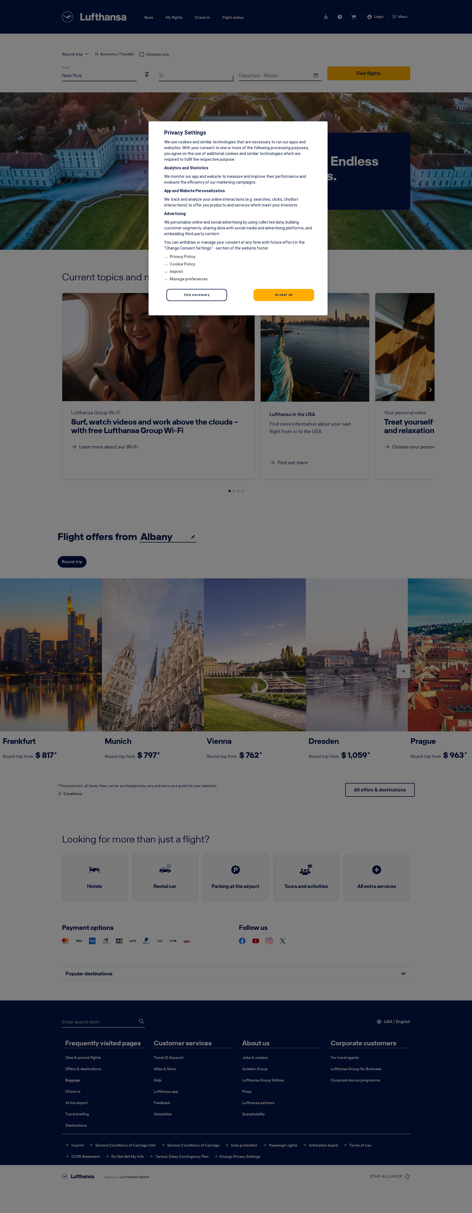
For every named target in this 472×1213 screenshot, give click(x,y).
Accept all (284, 295)
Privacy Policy (182, 256)
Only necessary (197, 295)
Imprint (176, 271)
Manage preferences (189, 279)
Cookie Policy (182, 264)
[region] (238, 218)
